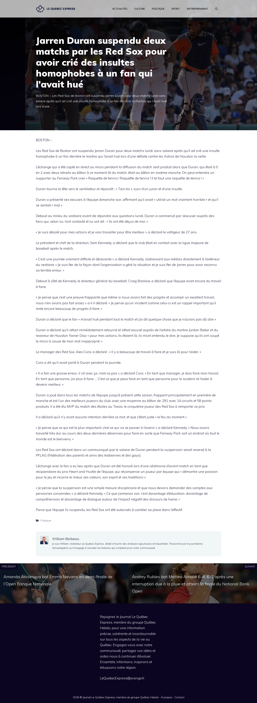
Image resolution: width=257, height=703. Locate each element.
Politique (158, 8)
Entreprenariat (197, 8)
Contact (179, 697)
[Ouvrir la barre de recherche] (216, 9)
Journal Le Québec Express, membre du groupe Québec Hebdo (121, 697)
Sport (176, 8)
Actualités (119, 8)
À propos (166, 697)
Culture (139, 8)
